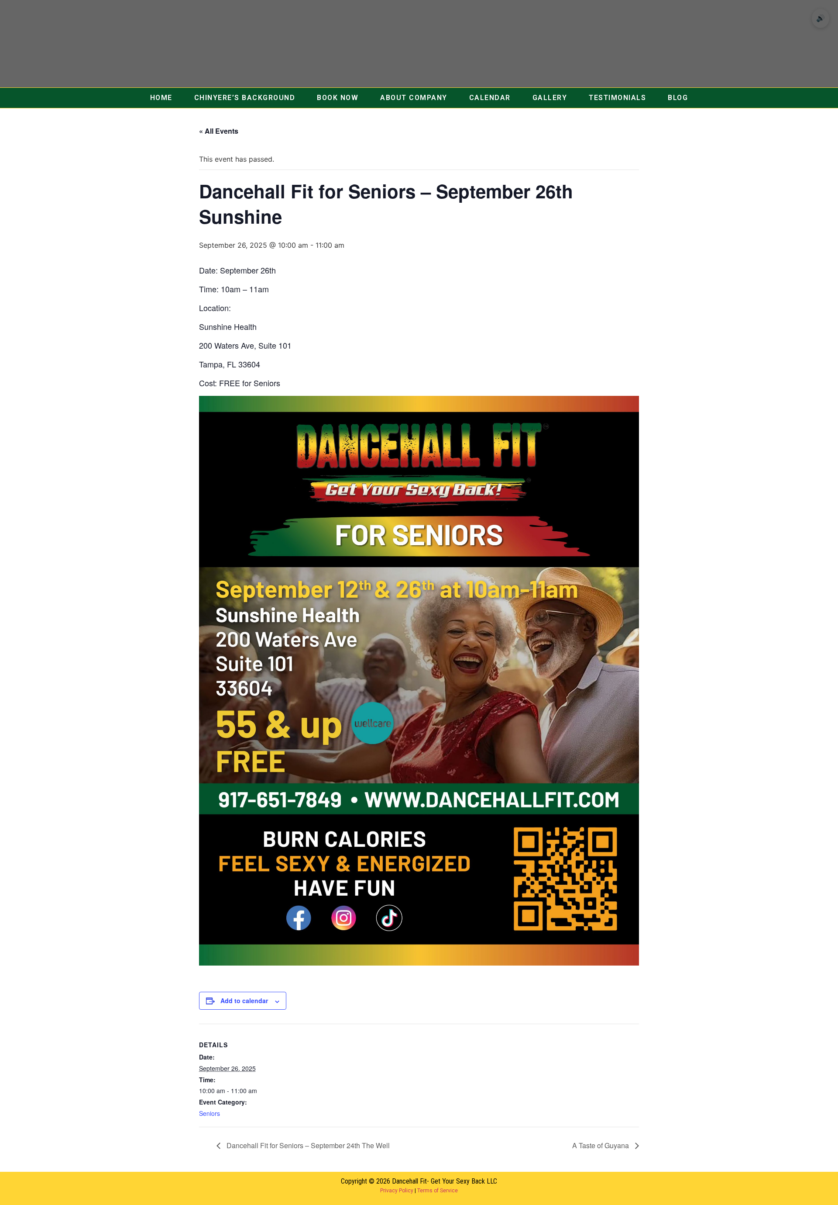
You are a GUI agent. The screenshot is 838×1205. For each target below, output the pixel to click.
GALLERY (549, 97)
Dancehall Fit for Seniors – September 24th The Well (307, 1145)
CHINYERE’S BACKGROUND (244, 97)
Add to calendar (244, 1000)
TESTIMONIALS (617, 97)
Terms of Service (437, 1191)
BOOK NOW (337, 97)
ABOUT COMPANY (413, 97)
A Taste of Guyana (601, 1145)
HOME (161, 97)
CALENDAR (490, 97)
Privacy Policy (396, 1191)
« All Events (218, 131)
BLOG (678, 97)
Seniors (209, 1113)
